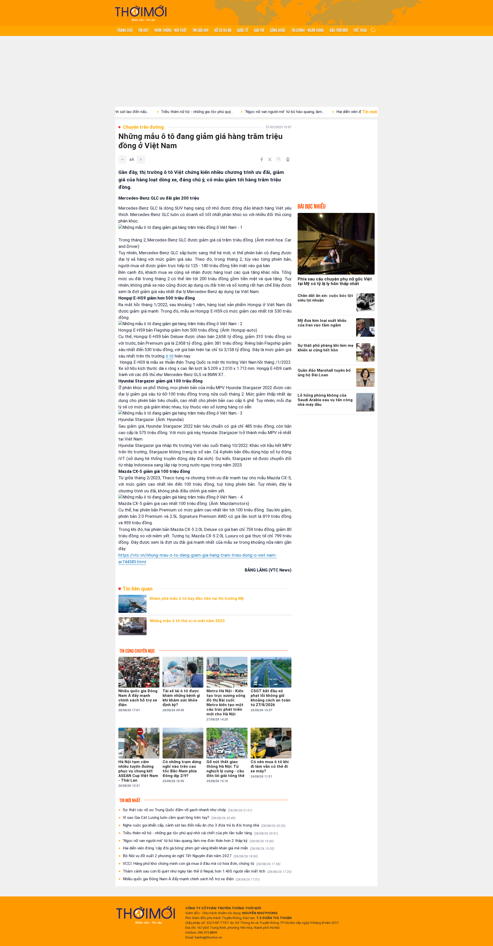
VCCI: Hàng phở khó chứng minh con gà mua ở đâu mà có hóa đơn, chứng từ (201, 863)
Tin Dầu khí (200, 30)
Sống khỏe (278, 30)
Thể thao (360, 30)
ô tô (170, 356)
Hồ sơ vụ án (222, 30)
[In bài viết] (287, 159)
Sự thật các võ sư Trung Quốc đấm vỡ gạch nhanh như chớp (187, 810)
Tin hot (143, 30)
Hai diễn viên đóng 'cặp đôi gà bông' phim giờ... (345, 111)
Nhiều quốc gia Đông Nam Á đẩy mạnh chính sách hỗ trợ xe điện (191, 879)
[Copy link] (278, 159)
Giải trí (259, 30)
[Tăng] (141, 159)
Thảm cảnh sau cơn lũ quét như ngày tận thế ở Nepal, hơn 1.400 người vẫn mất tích (207, 871)
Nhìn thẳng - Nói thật (171, 30)
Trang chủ (124, 30)
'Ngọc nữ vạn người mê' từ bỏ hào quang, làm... (254, 111)
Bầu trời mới (339, 30)
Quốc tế (242, 30)
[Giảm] (122, 159)
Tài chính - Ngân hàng (307, 30)
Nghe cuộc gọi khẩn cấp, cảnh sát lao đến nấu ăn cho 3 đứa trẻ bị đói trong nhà (204, 825)
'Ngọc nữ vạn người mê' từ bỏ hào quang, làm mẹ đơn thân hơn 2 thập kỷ (198, 840)
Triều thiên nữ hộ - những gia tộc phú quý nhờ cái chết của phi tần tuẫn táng (200, 833)
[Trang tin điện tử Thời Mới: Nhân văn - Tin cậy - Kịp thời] (140, 13)
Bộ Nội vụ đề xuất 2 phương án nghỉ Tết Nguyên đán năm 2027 (190, 856)
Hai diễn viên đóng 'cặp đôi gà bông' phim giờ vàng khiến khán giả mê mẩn (198, 848)
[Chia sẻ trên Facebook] (262, 159)
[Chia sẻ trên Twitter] (270, 159)
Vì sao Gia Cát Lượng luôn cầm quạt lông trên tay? (179, 817)
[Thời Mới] (145, 915)
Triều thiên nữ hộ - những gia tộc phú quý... (166, 111)
